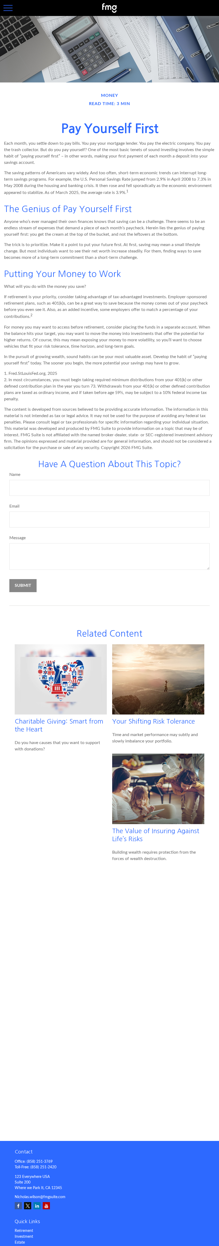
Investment (24, 1237)
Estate (20, 1242)
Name (14, 474)
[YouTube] (46, 1205)
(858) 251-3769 (40, 1162)
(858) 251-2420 (43, 1167)
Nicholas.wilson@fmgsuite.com (40, 1197)
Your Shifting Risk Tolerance (153, 721)
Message (17, 538)
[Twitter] (27, 1205)
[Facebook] (18, 1205)
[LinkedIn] (37, 1205)
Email (14, 506)
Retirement (24, 1231)
